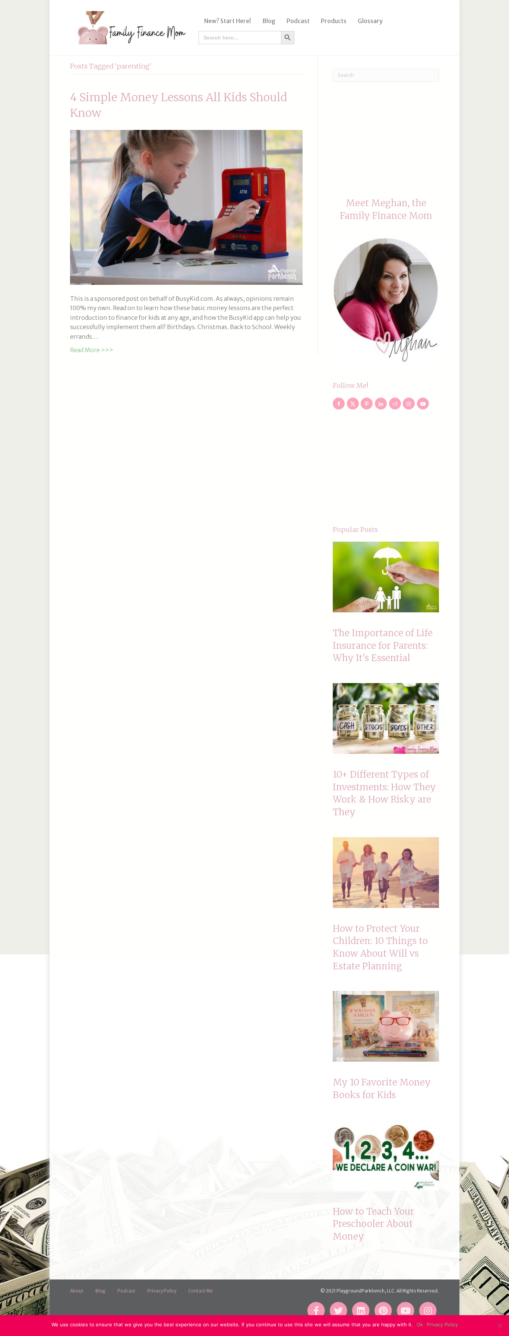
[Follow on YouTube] (423, 403)
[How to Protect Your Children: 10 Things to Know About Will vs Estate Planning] (386, 872)
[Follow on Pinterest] (367, 403)
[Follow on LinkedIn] (381, 403)
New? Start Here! (227, 21)
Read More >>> (91, 350)
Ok (420, 1324)
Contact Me (200, 1291)
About (76, 1291)
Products (334, 21)
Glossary (370, 21)
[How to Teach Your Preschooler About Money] (386, 1155)
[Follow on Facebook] (339, 403)
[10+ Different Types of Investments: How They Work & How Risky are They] (386, 718)
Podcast (298, 21)
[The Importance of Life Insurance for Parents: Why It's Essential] (386, 577)
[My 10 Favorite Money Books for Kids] (386, 1026)
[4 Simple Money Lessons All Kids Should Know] (186, 206)
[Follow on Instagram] (409, 403)
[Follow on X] (353, 403)
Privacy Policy (161, 1291)
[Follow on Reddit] (395, 403)
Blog (268, 21)
